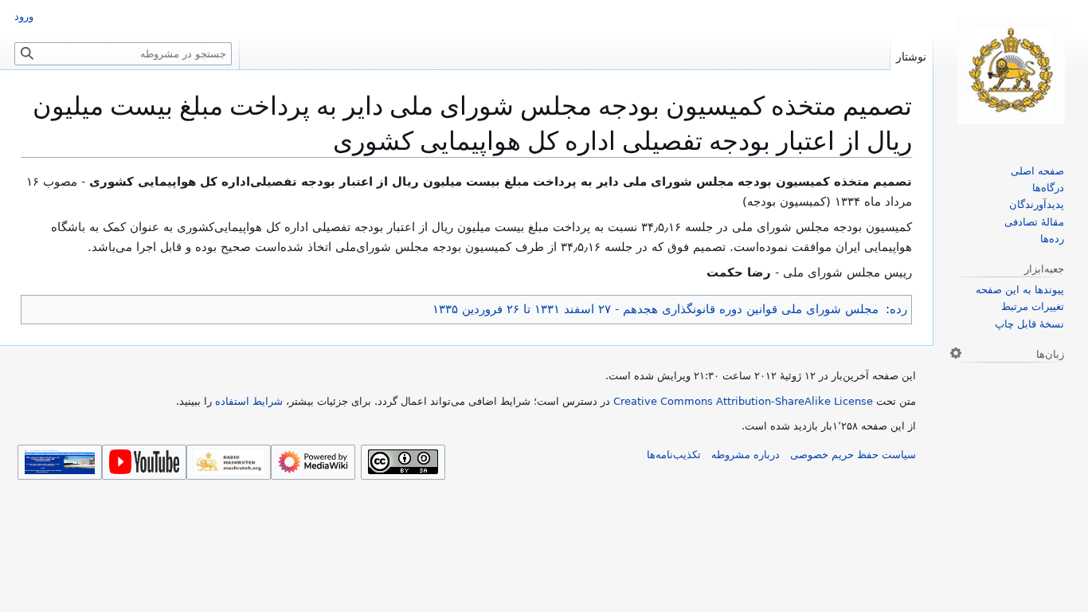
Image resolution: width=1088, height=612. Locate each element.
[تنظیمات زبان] (955, 353)
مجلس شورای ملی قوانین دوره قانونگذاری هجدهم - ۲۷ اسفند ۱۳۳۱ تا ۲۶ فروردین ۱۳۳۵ (655, 309)
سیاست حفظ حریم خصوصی (853, 455)
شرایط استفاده (249, 401)
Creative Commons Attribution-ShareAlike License (743, 401)
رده (898, 309)
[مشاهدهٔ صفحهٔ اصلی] (1011, 70)
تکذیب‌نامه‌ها (674, 455)
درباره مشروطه (745, 455)
